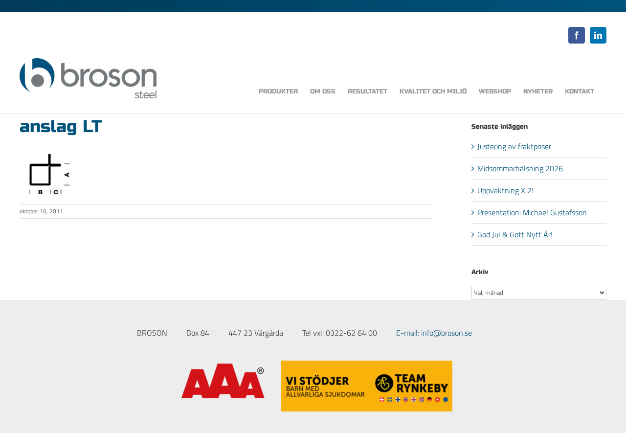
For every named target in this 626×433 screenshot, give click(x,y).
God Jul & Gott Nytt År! (515, 234)
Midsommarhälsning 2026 (520, 168)
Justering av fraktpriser (514, 146)
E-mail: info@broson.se (434, 333)
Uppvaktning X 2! (505, 190)
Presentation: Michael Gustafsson (532, 212)
